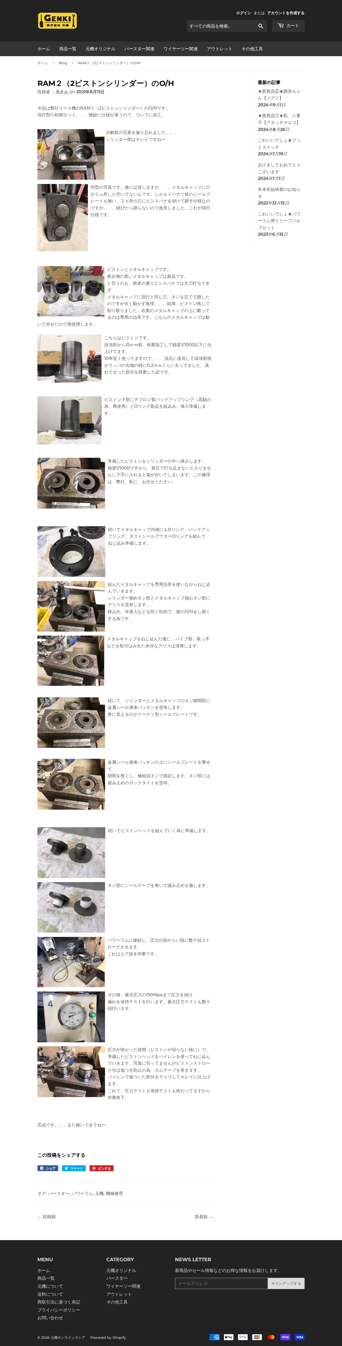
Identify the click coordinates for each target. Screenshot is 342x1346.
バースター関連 (139, 48)
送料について (50, 1294)
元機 (99, 1193)
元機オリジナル (100, 48)
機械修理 (114, 1193)
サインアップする (286, 1283)
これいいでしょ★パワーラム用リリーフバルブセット (279, 220)
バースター (58, 1193)
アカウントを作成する (286, 13)
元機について (50, 1286)
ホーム (43, 48)
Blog (63, 63)
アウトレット (219, 48)
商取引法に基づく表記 (58, 1302)
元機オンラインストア (67, 1337)
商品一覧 (67, 48)
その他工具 (252, 48)
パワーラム (82, 1193)
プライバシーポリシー (58, 1310)
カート (292, 25)
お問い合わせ (50, 1317)
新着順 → (204, 1216)
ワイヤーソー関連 (181, 48)
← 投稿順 (46, 1216)
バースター (117, 1278)
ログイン (243, 13)
